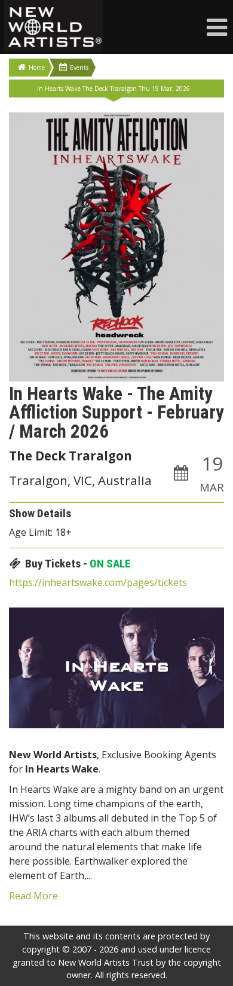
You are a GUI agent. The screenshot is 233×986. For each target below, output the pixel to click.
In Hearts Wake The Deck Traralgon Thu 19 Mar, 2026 (113, 88)
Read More (33, 895)
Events (79, 67)
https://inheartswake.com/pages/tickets (98, 582)
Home (37, 67)
